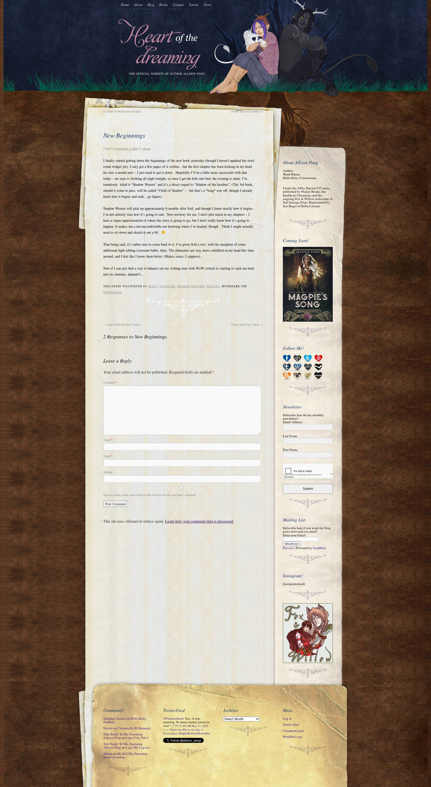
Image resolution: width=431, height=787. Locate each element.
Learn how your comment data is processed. (199, 521)
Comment (110, 382)
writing (213, 286)
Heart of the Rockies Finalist (122, 111)
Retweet (193, 733)
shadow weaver (190, 286)
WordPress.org (292, 736)
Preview (288, 548)
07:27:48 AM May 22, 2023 (191, 726)
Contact (178, 4)
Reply (183, 733)
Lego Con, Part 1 (137, 737)
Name (107, 440)
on (124, 720)
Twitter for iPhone (180, 729)
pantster (167, 286)
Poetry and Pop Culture (247, 111)
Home (125, 4)
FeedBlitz (319, 548)
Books (163, 4)
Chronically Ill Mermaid (133, 728)
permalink (112, 292)
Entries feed (291, 724)
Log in (287, 718)
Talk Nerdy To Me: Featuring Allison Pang (123, 736)
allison (146, 148)
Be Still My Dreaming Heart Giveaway (125, 755)
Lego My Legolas (138, 747)
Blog (150, 4)
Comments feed (293, 730)
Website (107, 472)
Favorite (204, 733)
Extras (194, 4)
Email (107, 456)
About (138, 4)
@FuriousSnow (173, 718)
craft (152, 286)
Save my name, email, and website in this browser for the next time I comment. (149, 495)
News (208, 4)
